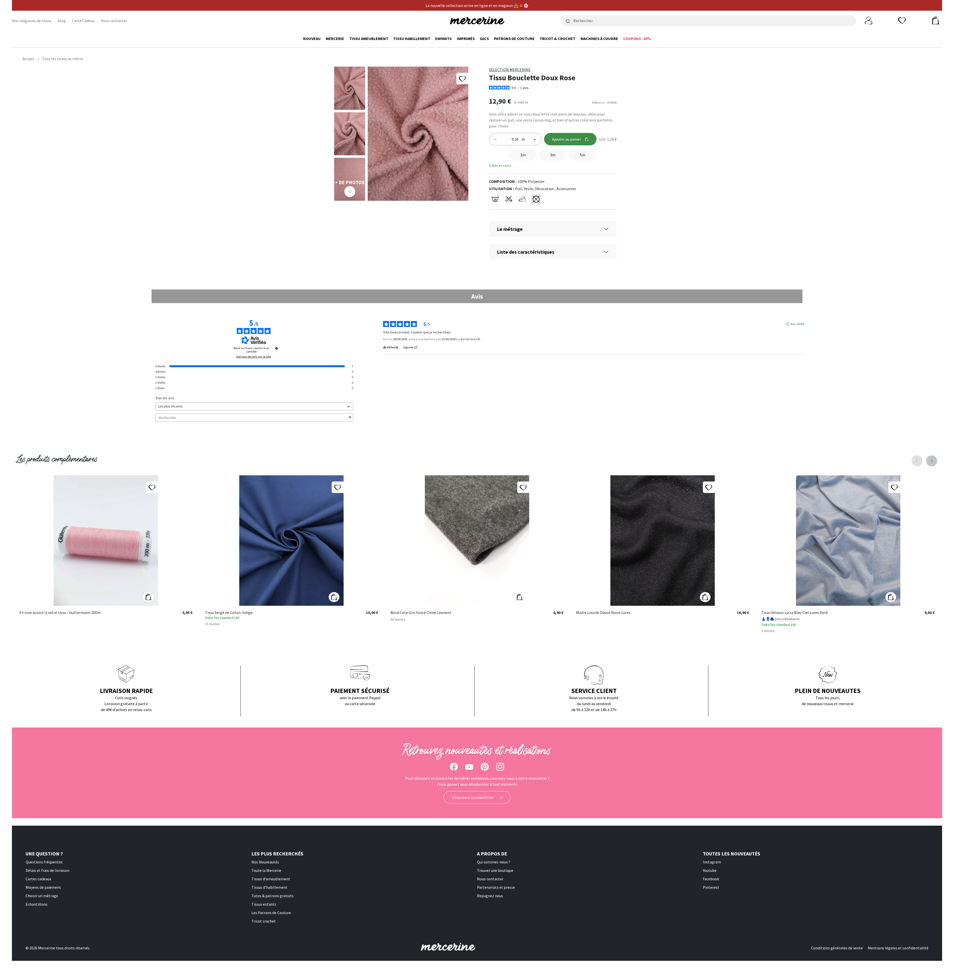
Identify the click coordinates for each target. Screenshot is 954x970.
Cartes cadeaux (38, 878)
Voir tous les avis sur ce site (253, 356)
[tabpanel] (477, 373)
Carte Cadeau (83, 20)
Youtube (709, 870)
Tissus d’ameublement (270, 878)
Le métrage (510, 229)
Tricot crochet (263, 921)
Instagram (712, 861)
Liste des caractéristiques (525, 252)
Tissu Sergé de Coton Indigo (229, 612)
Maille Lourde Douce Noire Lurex (603, 612)
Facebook (711, 878)
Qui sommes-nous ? (493, 861)
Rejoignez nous (490, 895)
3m (553, 154)
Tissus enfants (263, 904)
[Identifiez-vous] (869, 20)
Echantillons (36, 904)
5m (582, 154)
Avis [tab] (477, 296)
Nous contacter (114, 20)
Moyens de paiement (43, 887)
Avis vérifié (797, 324)
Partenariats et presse (496, 887)
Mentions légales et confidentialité (898, 947)
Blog (62, 20)
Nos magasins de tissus (31, 20)
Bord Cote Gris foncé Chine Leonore (421, 612)
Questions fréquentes (44, 861)
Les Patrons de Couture (271, 912)
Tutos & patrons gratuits (272, 895)
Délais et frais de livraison (47, 870)
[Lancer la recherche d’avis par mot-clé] (350, 417)
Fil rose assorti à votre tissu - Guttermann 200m (60, 612)
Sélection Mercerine (510, 69)
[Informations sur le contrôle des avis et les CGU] (276, 348)
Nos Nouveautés (265, 861)
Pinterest (711, 887)
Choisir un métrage (42, 895)
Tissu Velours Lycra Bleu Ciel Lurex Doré (794, 612)
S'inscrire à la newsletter (473, 797)
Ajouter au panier (566, 139)
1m (523, 154)
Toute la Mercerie (266, 870)
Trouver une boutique (495, 870)
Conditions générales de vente (837, 947)
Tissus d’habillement (269, 887)
